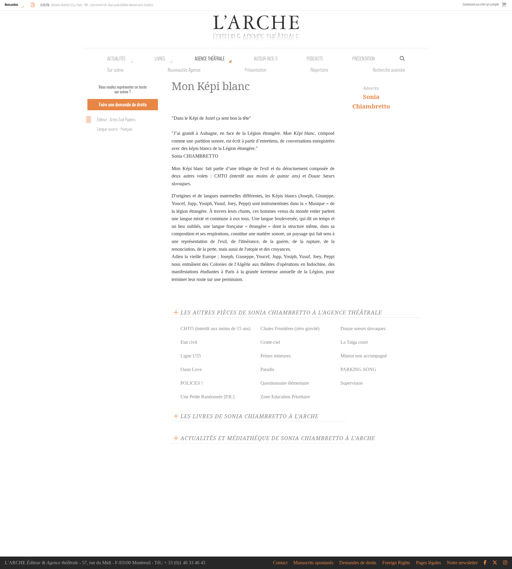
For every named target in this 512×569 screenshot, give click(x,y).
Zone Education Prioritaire (285, 396)
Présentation (255, 70)
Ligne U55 (190, 355)
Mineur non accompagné (363, 355)
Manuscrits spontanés (313, 562)
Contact (280, 562)
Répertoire (319, 70)
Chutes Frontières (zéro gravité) (289, 328)
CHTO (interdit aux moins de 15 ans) (215, 328)
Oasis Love (191, 369)
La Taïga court (354, 342)
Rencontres (11, 4)
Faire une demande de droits (123, 104)
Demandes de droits (357, 562)
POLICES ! (191, 383)
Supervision (351, 383)
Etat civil (188, 342)
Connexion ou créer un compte (481, 4)
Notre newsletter (462, 562)
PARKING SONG (358, 369)
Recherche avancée (389, 70)
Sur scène (115, 70)
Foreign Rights (396, 562)
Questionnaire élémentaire (284, 383)
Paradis (267, 369)
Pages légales (428, 562)
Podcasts (315, 59)
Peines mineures (275, 355)
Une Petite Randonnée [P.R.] (207, 396)
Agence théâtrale (210, 59)
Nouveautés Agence (184, 70)
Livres (160, 59)
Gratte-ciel (270, 342)
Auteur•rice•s (266, 59)
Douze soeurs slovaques (362, 328)
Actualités (116, 59)
